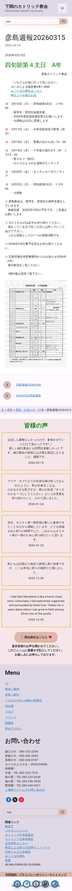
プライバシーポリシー (33, 874)
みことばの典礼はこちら (26, 91)
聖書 (8, 860)
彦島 (10, 410)
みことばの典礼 (15, 856)
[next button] (7, 396)
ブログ (9, 711)
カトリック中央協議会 (19, 835)
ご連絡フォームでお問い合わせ (25, 789)
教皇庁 (9, 826)
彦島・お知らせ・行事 (29, 410)
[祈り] (36, 884)
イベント (10, 717)
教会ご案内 (12, 689)
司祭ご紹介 (12, 694)
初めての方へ (13, 728)
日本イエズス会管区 (18, 852)
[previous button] (7, 385)
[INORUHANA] (8, 799)
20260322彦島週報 (28, 395)
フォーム (19, 650)
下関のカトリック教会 (26, 6)
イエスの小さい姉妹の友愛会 (23, 700)
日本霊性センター (16, 843)
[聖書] (45, 884)
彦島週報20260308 (28, 384)
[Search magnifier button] (63, 21)
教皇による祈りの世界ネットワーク (28, 847)
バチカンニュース (16, 830)
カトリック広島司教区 (19, 839)
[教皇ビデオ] (54, 884)
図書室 (9, 723)
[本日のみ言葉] (17, 884)
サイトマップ (57, 874)
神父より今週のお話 (23, 95)
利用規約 (11, 874)
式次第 (9, 706)
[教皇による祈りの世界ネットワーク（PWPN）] (26, 884)
